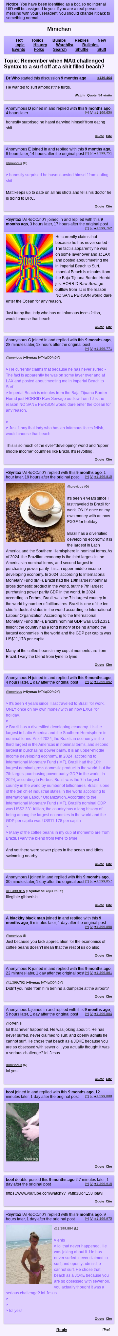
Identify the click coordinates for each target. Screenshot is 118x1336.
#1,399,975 (103, 1218)
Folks (39, 49)
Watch (80, 95)
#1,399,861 (103, 972)
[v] (91, 112)
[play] (98, 1193)
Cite (109, 136)
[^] (87, 112)
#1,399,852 (103, 682)
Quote (92, 95)
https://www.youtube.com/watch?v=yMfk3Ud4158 (49, 1193)
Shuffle (81, 49)
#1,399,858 (103, 927)
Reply (61, 1330)
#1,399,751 (103, 153)
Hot (19, 40)
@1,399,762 (15, 982)
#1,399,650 (103, 112)
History (40, 45)
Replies (82, 40)
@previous (14, 163)
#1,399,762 (103, 228)
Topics (37, 40)
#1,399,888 (103, 1096)
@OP (10, 1023)
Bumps (59, 40)
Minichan (59, 29)
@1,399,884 (63, 1228)
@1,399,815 (15, 891)
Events (18, 49)
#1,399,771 (103, 348)
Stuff (101, 49)
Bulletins (90, 45)
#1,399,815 (103, 476)
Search (60, 49)
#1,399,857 (103, 881)
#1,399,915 (103, 1184)
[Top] (106, 1329)
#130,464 (104, 77)
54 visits (105, 95)
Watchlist (64, 45)
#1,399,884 (103, 1014)
